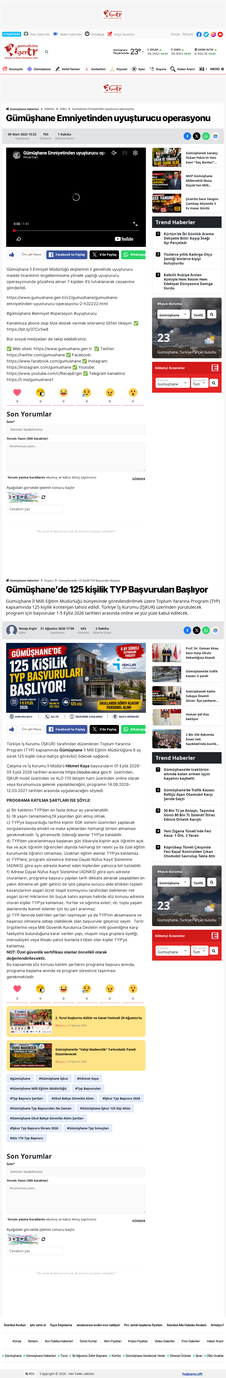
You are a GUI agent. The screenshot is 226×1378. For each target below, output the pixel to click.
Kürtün (115, 1355)
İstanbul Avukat (15, 1325)
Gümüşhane (42, 69)
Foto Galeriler (40, 34)
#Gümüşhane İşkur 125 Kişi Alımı (105, 1108)
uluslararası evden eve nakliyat (98, 1325)
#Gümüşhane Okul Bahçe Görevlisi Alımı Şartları (46, 1118)
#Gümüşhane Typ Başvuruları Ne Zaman (40, 1108)
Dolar (154, 49)
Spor (141, 69)
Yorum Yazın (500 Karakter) (27, 438)
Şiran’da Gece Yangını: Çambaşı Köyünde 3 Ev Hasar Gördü (202, 203)
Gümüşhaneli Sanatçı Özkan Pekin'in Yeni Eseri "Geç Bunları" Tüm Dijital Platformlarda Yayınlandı (202, 158)
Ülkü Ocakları (214, 1355)
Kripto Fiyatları (138, 1341)
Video (63, 109)
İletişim (187, 34)
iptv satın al (38, 1325)
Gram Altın (205, 49)
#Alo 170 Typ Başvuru (26, 1138)
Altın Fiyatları (112, 1341)
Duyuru (161, 69)
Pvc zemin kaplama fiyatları (143, 1325)
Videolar (49, 109)
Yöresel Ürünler (179, 1355)
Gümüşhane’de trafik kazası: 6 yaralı (202, 673)
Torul (63, 1355)
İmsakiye (97, 34)
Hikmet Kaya (77, 766)
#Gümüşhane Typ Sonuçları (88, 1128)
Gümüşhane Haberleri (24, 109)
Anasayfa (16, 69)
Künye (175, 34)
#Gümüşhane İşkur (53, 1078)
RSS (31, 1374)
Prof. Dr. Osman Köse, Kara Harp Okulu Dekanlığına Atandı (202, 653)
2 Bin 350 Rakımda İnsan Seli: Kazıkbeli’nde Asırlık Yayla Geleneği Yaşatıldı (201, 739)
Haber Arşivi (186, 69)
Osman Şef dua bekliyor (197, 716)
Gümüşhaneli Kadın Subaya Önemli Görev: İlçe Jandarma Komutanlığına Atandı (202, 696)
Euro (177, 49)
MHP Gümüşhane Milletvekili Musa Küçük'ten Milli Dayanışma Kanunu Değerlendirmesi (200, 181)
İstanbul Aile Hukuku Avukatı (186, 1325)
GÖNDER (138, 479)
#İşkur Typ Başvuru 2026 (121, 1098)
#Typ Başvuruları (88, 1088)
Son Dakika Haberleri (59, 1341)
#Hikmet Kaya (88, 1078)
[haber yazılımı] (192, 1373)
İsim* (11, 422)
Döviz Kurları (88, 1341)
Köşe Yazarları (124, 34)
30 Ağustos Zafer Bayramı (88, 1355)
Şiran (197, 1355)
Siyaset (122, 69)
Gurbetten (98, 69)
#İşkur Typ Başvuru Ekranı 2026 (34, 1128)
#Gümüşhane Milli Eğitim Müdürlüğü (38, 1088)
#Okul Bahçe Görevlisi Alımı (73, 1098)
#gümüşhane (20, 1078)
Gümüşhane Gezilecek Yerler (144, 1355)
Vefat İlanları (71, 69)
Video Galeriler (71, 34)
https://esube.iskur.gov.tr (88, 772)
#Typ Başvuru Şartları (26, 1098)
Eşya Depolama (61, 1325)
